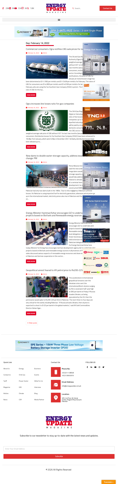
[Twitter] (103, 367)
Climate (21, 393)
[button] (59, 20)
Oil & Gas (22, 375)
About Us (6, 368)
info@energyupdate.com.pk (71, 386)
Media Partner (39, 399)
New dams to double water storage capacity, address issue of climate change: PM (59, 157)
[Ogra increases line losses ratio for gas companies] (47, 111)
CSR (20, 399)
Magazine (6, 387)
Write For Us (38, 381)
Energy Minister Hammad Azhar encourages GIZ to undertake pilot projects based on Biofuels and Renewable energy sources (58, 214)
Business (37, 368)
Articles (6, 393)
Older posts (33, 323)
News (5, 399)
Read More (31, 95)
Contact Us (7, 375)
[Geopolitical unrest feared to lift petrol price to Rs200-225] (47, 278)
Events (36, 375)
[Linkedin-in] (91, 367)
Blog (35, 393)
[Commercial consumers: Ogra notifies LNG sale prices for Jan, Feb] (47, 56)
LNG (20, 387)
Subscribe (59, 456)
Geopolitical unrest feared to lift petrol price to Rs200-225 (54, 270)
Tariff (5, 381)
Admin (45, 53)
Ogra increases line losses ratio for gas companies (50, 103)
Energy (21, 368)
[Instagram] (99, 367)
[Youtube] (95, 367)
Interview (37, 387)
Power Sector (23, 381)
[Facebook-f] (87, 367)
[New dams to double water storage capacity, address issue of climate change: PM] (47, 166)
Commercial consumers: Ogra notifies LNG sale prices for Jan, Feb (57, 49)
